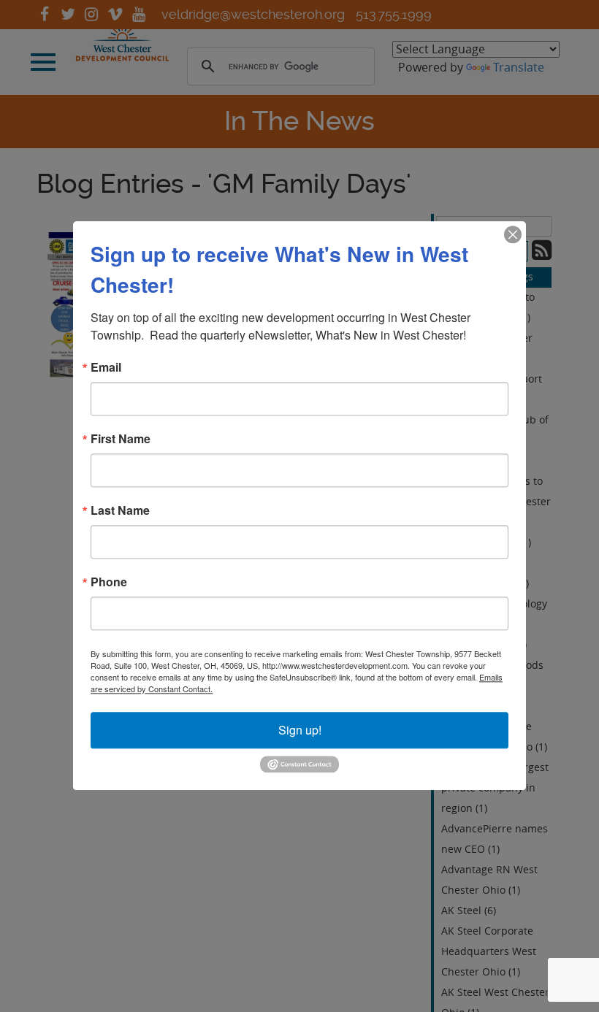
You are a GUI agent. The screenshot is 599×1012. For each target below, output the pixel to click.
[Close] (513, 234)
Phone (109, 582)
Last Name (120, 510)
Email (106, 367)
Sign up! (299, 729)
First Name (120, 439)
